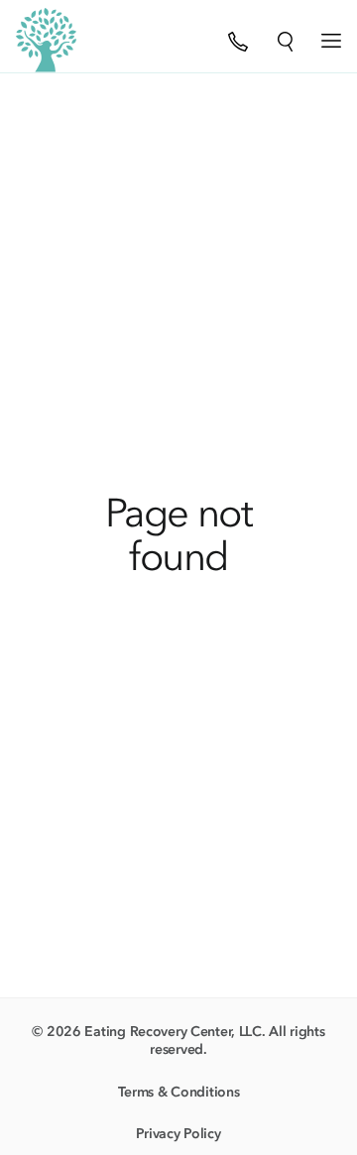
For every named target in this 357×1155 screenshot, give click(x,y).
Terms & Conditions (179, 1091)
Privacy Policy (178, 1133)
